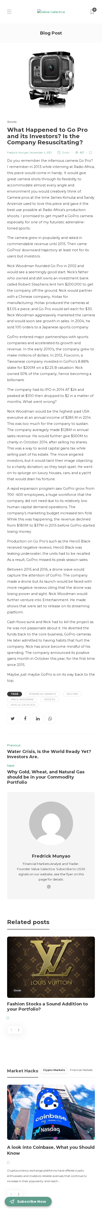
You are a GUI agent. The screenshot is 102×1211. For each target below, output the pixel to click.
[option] (51, 979)
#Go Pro (72, 694)
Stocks (12, 121)
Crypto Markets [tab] (54, 1070)
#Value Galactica (23, 704)
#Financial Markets (42, 694)
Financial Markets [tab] (81, 1070)
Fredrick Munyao (17, 152)
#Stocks (49, 699)
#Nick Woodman (22, 699)
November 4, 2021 (41, 152)
